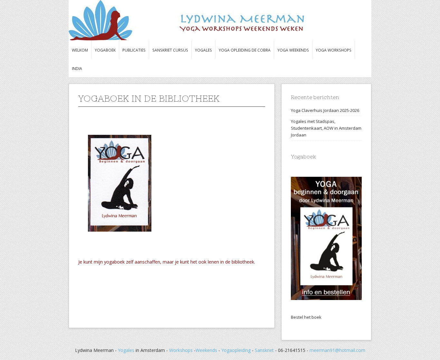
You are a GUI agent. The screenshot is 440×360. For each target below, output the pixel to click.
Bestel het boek (306, 317)
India (77, 68)
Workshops (181, 350)
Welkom (80, 50)
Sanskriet (264, 350)
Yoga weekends (293, 50)
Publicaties (134, 50)
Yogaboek (105, 50)
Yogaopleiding (236, 350)
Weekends (206, 350)
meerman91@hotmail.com (337, 350)
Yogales (203, 50)
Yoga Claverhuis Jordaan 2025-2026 (325, 110)
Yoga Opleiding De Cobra (245, 50)
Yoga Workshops (333, 50)
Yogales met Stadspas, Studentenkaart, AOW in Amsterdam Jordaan (326, 128)
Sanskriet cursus (170, 50)
